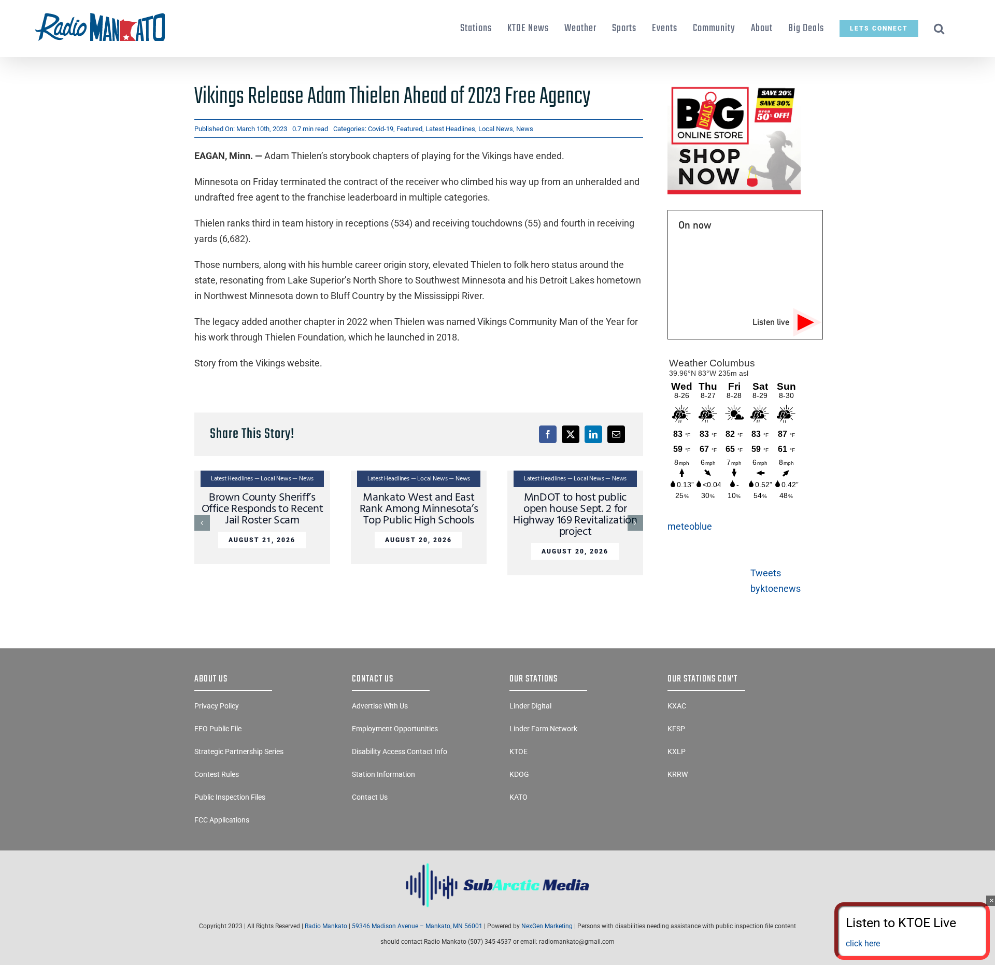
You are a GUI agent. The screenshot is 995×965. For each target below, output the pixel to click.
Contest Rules (216, 774)
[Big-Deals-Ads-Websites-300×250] (734, 87)
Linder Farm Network (543, 729)
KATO (518, 797)
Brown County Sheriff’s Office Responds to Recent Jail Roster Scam (262, 509)
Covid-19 (380, 129)
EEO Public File (217, 729)
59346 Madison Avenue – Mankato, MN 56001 (417, 926)
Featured (409, 129)
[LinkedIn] (593, 434)
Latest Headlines (450, 129)
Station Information (383, 774)
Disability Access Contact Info (399, 751)
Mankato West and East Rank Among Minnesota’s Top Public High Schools (419, 509)
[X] (570, 434)
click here (863, 943)
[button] (939, 28)
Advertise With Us (380, 706)
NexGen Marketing (547, 926)
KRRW (677, 774)
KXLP (676, 751)
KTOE (518, 751)
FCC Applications (221, 820)
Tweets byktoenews (775, 580)
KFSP (676, 729)
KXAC (676, 706)
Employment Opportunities (395, 729)
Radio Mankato (326, 926)
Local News (495, 129)
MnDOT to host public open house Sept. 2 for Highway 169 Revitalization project (575, 515)
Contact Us (370, 797)
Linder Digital (530, 706)
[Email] (616, 434)
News (524, 129)
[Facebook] (547, 434)
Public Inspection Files (229, 797)
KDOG (519, 774)
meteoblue (689, 526)
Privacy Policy (216, 706)
